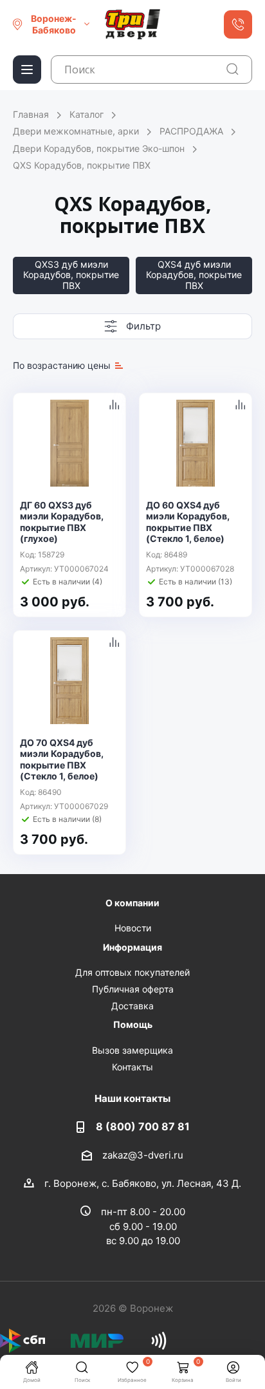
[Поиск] (232, 69)
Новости (132, 927)
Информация (132, 947)
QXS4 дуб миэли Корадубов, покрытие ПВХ (194, 275)
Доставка (132, 1005)
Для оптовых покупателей (132, 972)
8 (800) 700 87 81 (143, 1126)
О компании (132, 902)
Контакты (132, 1066)
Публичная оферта (133, 988)
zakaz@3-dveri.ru (142, 1154)
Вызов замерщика (132, 1050)
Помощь (132, 1024)
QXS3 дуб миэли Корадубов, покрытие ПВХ (71, 275)
